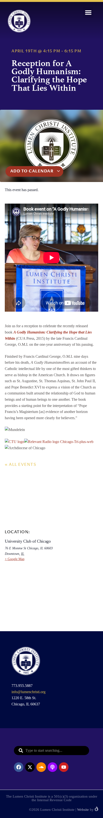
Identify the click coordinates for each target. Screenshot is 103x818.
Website (83, 810)
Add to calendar (32, 171)
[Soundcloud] (41, 767)
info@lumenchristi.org (28, 692)
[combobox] (51, 750)
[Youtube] (64, 767)
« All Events (20, 465)
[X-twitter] (30, 767)
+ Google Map (14, 559)
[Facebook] (18, 767)
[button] (88, 12)
